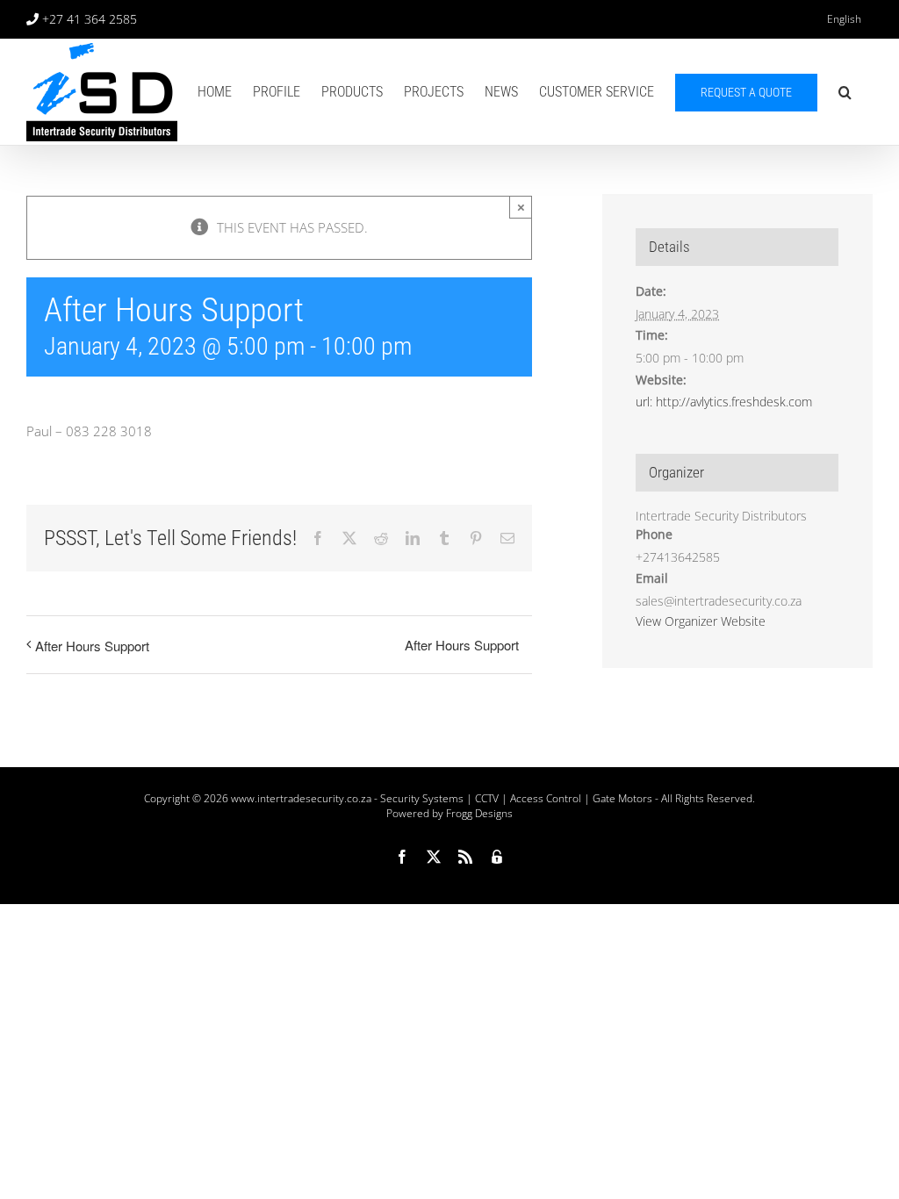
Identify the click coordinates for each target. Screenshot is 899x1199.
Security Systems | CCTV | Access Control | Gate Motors (516, 798)
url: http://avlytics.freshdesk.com (724, 401)
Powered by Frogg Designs (449, 813)
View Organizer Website (701, 621)
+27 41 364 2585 (89, 19)
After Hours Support (92, 645)
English (844, 18)
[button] (845, 92)
